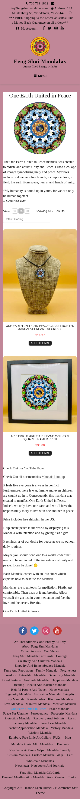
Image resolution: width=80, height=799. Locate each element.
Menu (42, 76)
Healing (19, 684)
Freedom (10, 675)
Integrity (69, 694)
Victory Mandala (62, 728)
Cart (70, 755)
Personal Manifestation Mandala (23, 777)
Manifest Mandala (38, 704)
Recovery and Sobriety (49, 718)
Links (72, 777)
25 (21, 211)
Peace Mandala (59, 708)
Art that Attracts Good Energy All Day (40, 641)
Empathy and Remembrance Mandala (40, 665)
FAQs (57, 737)
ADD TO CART (40, 343)
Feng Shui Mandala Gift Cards (33, 656)
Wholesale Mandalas (40, 761)
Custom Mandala (18, 755)
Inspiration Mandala (47, 694)
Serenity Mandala (25, 723)
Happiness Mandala (65, 680)
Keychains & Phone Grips (26, 750)
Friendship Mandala (32, 675)
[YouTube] (57, 630)
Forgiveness (68, 670)
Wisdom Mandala (40, 732)
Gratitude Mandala (36, 680)
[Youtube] (62, 28)
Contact (60, 777)
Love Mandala (13, 704)
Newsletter (22, 765)
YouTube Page (34, 468)
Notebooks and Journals (47, 765)
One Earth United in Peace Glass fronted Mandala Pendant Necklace (40, 327)
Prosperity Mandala (64, 713)
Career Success (31, 651)
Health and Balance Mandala (46, 684)
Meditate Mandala (65, 704)
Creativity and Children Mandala (40, 661)
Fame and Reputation (18, 670)
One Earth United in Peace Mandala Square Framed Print (40, 437)
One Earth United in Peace (28, 708)
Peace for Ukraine (15, 713)
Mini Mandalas (43, 744)
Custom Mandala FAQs (47, 755)
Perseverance (39, 713)
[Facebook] (44, 28)
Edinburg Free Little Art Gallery (30, 737)
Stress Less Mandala (53, 723)
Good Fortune (11, 680)
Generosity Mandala (62, 675)
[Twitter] (49, 28)
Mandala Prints (21, 744)
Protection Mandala (18, 718)
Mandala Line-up (53, 477)
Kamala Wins (36, 699)
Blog (68, 737)
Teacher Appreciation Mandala (27, 728)
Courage (61, 656)
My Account (29, 28)
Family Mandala (46, 670)
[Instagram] (56, 28)
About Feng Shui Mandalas (40, 646)
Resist (72, 718)
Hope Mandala (59, 689)
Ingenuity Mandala (18, 694)
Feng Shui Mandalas (40, 61)
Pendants (63, 744)
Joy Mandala (15, 699)
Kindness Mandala (60, 699)
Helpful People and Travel (29, 689)
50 (27, 211)
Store (50, 777)
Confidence (51, 651)
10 (14, 211)
